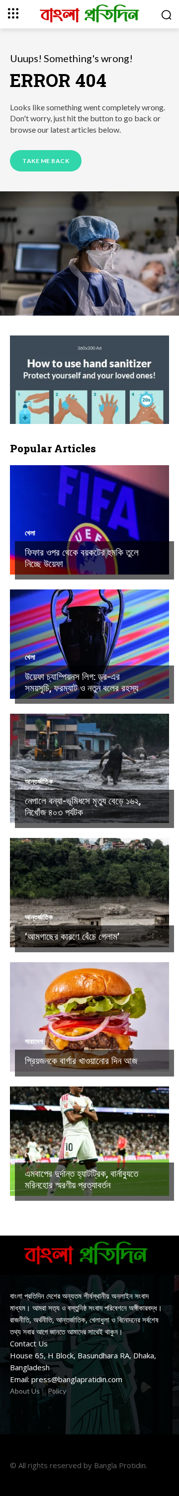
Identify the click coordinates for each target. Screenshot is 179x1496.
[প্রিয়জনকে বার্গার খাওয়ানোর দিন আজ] (89, 1017)
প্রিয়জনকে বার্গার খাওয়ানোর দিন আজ (81, 1060)
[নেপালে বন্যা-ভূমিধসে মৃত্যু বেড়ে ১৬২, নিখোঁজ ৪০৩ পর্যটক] (89, 768)
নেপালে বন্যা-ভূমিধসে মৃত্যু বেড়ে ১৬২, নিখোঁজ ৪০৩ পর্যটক (83, 806)
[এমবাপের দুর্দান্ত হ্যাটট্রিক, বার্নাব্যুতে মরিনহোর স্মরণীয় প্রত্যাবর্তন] (89, 1141)
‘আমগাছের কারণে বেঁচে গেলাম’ (72, 936)
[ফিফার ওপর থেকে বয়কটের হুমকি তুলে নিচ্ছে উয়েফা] (89, 520)
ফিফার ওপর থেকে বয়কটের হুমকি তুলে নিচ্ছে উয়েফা (82, 558)
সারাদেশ (34, 1041)
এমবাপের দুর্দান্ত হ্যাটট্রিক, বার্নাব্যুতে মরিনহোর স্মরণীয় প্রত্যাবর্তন (81, 1179)
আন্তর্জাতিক (39, 781)
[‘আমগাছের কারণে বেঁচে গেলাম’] (89, 892)
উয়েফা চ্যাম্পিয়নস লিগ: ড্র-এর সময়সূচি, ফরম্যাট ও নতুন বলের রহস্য (81, 682)
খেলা (30, 532)
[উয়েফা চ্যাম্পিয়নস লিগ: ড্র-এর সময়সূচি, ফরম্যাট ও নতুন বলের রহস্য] (89, 644)
